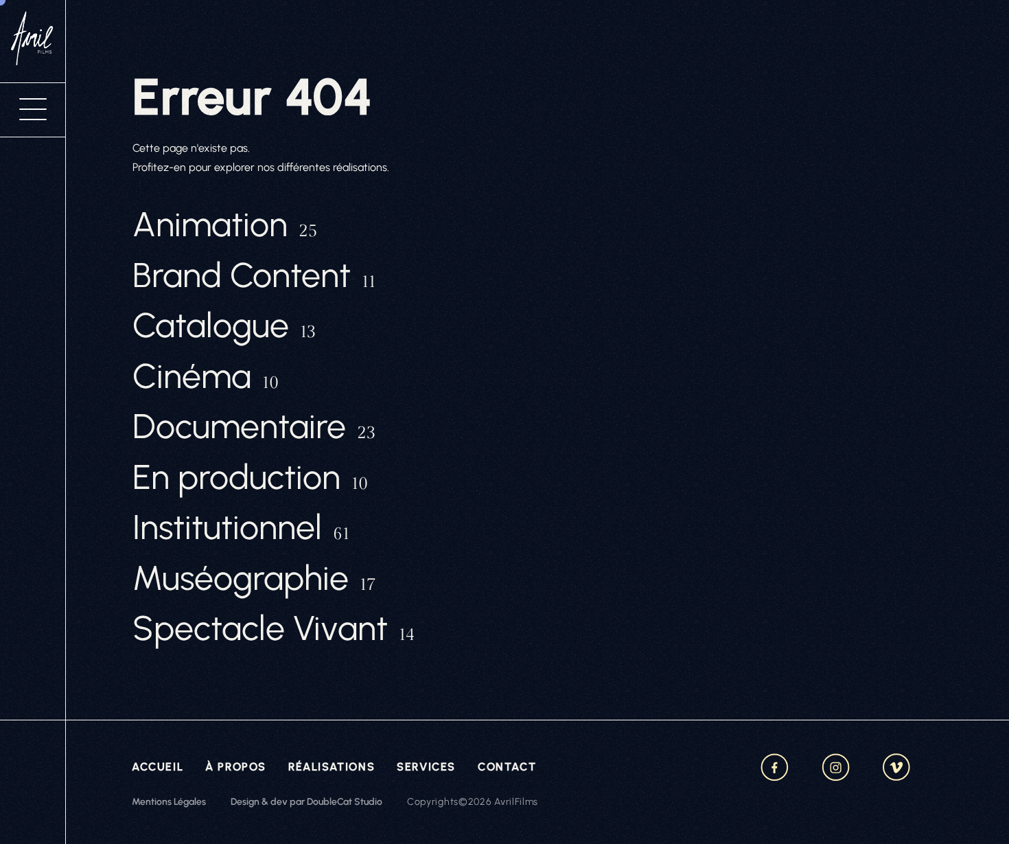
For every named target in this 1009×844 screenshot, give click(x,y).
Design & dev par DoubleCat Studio (306, 802)
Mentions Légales (169, 802)
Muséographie (254, 578)
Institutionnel (240, 527)
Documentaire (253, 426)
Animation (224, 224)
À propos (235, 766)
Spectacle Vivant (273, 628)
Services (426, 766)
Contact (507, 766)
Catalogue (224, 325)
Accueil (157, 766)
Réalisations (331, 766)
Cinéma (205, 376)
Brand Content (253, 275)
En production (250, 477)
